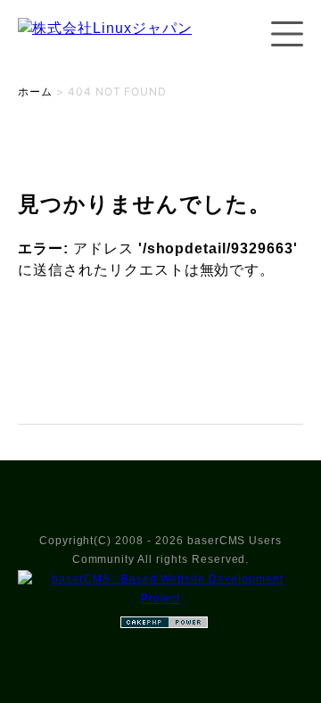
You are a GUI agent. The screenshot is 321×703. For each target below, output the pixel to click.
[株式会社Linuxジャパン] (105, 46)
